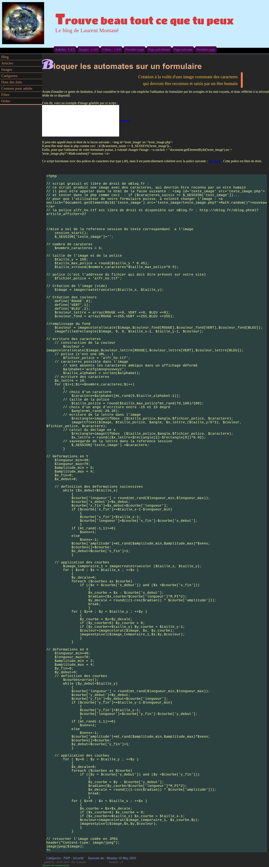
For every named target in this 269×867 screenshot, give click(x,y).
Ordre (5, 101)
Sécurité (78, 858)
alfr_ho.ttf (215, 161)
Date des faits (11, 82)
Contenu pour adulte (16, 88)
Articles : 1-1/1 (65, 49)
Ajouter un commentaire (56, 865)
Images (6, 69)
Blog (5, 57)
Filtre (5, 95)
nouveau (125, 120)
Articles (7, 63)
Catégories (9, 76)
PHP (66, 858)
